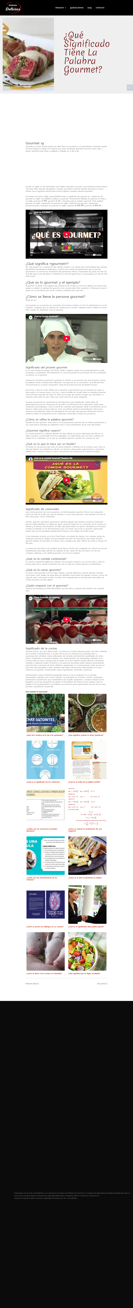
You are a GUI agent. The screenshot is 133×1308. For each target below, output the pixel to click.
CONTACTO (100, 8)
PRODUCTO (59, 8)
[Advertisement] (66, 125)
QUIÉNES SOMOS (76, 8)
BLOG (89, 8)
